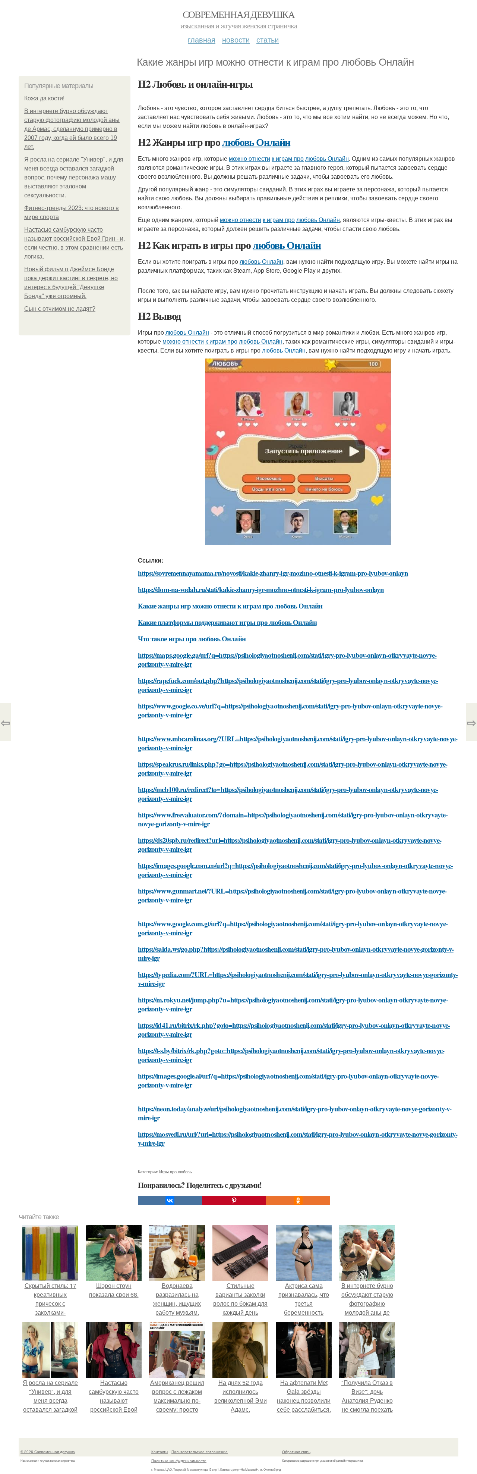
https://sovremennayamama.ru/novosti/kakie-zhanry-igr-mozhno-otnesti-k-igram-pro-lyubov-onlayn (273, 573)
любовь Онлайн (256, 142)
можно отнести (249, 158)
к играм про (288, 158)
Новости (236, 39)
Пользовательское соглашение (199, 1451)
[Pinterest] (234, 1200)
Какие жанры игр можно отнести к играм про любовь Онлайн (230, 606)
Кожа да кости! (44, 98)
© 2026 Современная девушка (47, 1451)
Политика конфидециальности (178, 1460)
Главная (201, 39)
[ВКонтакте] (170, 1200)
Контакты (159, 1451)
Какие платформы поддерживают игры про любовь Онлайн (227, 622)
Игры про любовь (175, 1171)
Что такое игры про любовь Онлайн (192, 638)
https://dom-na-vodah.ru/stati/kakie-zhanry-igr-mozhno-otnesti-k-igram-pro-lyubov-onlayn (261, 589)
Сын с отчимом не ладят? (59, 309)
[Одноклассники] (298, 1200)
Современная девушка (239, 14)
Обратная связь (296, 1451)
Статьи (267, 39)
